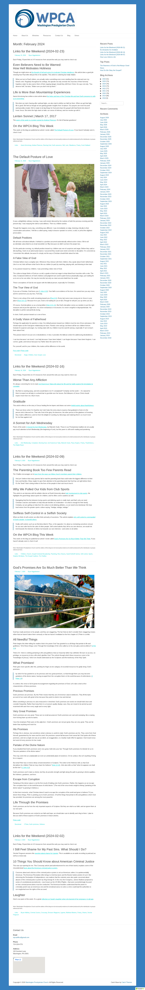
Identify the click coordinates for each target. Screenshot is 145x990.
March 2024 (104, 187)
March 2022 (104, 244)
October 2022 (105, 228)
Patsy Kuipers (75, 443)
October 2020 (105, 285)
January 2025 (105, 163)
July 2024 (103, 177)
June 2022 (103, 237)
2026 (104, 79)
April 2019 (103, 328)
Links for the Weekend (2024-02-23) (38, 51)
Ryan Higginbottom (34, 55)
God (35, 355)
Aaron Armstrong (26, 145)
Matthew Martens (71, 912)
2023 (104, 86)
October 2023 (105, 199)
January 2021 (105, 278)
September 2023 (106, 201)
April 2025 (103, 156)
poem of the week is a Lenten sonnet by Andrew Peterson (36, 120)
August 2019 (104, 319)
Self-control (84, 554)
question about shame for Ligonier (46, 853)
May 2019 (103, 326)
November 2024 (105, 168)
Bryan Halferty (25, 912)
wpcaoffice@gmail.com (21, 937)
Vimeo (77, 35)
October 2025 (105, 141)
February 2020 (105, 304)
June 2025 (103, 151)
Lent (67, 145)
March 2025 (104, 158)
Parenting (54, 554)
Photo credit (24, 350)
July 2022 (103, 235)
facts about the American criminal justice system (40, 868)
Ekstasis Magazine (54, 912)
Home (15, 35)
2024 (104, 84)
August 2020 (104, 290)
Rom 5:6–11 (22, 301)
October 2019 (105, 314)
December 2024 (105, 165)
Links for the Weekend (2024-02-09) (38, 456)
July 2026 (103, 120)
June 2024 (103, 180)
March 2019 (104, 331)
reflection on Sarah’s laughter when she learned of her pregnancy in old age (67, 899)
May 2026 (103, 125)
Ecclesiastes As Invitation (109, 50)
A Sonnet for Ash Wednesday (36, 427)
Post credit (16, 350)
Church (29, 554)
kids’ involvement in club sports (76, 493)
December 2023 (105, 194)
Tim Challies (42, 556)
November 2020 (105, 283)
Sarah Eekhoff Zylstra (73, 554)
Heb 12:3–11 (51, 305)
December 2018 (105, 338)
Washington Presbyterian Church (37, 982)
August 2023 (104, 204)
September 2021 (106, 259)
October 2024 (105, 170)
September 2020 (106, 287)
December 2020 (105, 280)
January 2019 (105, 335)
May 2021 (103, 268)
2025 (104, 81)
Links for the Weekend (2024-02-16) (38, 366)
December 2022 (105, 223)
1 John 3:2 (25, 767)
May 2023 (103, 211)
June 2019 (103, 323)
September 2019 (106, 316)
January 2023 (105, 220)
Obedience (72, 145)
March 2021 (104, 273)
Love (44, 355)
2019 (104, 96)
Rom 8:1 (54, 298)
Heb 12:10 (56, 765)
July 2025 (103, 149)
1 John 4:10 (43, 291)
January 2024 (105, 192)
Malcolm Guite (65, 443)
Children (30, 355)
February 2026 (105, 132)
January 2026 (105, 134)
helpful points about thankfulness (82, 405)
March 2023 (104, 216)
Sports (91, 554)
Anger (25, 355)
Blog (68, 35)
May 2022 (103, 240)
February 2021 (105, 276)
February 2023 (105, 218)
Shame (84, 912)
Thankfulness (89, 443)
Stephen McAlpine (18, 556)
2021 (104, 91)
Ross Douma (61, 554)
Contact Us (59, 35)
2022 (104, 88)
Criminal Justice (35, 912)
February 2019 (105, 333)
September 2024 (106, 172)
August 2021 (104, 261)
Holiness (42, 824)
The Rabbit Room (18, 445)
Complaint (35, 443)
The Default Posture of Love (64, 130)
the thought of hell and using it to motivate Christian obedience (53, 72)
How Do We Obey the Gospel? (111, 70)
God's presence (57, 145)
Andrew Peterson (37, 145)
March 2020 (104, 302)
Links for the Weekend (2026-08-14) (112, 52)
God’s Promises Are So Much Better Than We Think (72, 539)
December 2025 (105, 137)
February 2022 (105, 247)
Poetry (78, 145)
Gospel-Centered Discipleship (41, 554)
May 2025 (103, 153)
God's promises (34, 824)
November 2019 (105, 311)
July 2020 (103, 292)
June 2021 (103, 266)
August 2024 (104, 175)
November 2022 (105, 225)
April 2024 (103, 185)
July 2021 (103, 263)
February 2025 (105, 161)
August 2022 (104, 232)
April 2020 (103, 299)
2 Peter (26, 824)
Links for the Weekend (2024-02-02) (38, 836)
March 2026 (104, 129)
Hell (63, 145)
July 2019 (103, 321)
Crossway (44, 912)
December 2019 (105, 309)
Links (16, 145)
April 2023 (103, 213)
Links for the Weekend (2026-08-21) (112, 47)
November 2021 (105, 254)
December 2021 (105, 252)
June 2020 (103, 295)
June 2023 (103, 208)
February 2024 (105, 189)
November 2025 (105, 139)
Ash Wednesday (26, 443)
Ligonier (63, 912)
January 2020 (105, 307)
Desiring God (47, 145)
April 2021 (103, 271)
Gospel (40, 355)
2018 (104, 98)
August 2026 (104, 117)
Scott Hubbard (85, 145)
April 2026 (103, 127)
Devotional (18, 355)
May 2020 (103, 297)
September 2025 (106, 144)
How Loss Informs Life (108, 57)
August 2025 (104, 146)
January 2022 (105, 249)
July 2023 (103, 206)
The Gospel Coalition (31, 556)
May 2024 (103, 182)
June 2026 (103, 122)
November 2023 (105, 196)
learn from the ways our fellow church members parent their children (57, 474)
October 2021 (105, 256)
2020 (104, 93)
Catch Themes (127, 982)
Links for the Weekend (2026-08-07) (112, 54)
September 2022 (106, 230)
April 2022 (103, 242)
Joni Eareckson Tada (53, 443)
